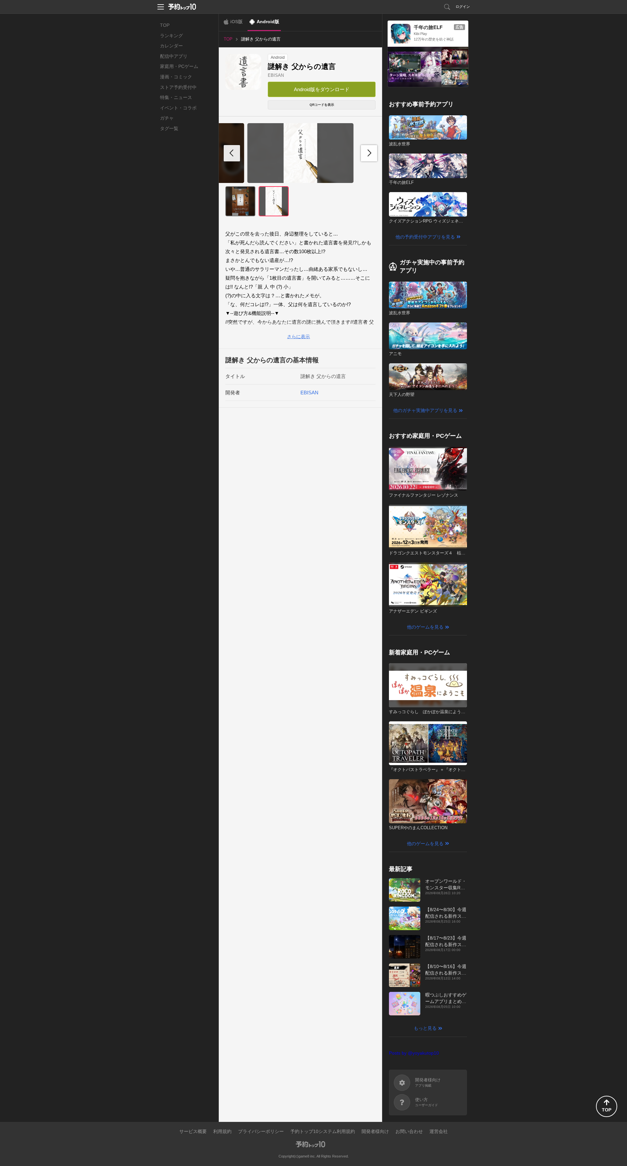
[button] (369, 153)
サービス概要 (193, 1131)
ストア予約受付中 (178, 87)
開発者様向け (375, 1131)
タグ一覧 (169, 128)
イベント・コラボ (178, 107)
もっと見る (425, 1028)
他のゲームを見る (425, 627)
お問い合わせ (409, 1131)
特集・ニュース (176, 97)
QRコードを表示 (322, 105)
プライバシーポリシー (261, 1131)
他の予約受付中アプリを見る (425, 236)
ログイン (463, 6)
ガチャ (167, 118)
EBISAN (276, 75)
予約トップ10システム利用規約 (322, 1131)
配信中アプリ (173, 56)
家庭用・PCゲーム (179, 66)
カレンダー (171, 45)
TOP (164, 25)
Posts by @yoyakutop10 (414, 1053)
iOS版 (236, 21)
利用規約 (222, 1131)
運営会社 (438, 1131)
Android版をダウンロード (321, 89)
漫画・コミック (176, 76)
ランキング (171, 35)
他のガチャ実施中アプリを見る (425, 410)
